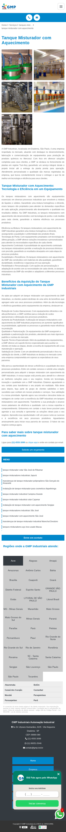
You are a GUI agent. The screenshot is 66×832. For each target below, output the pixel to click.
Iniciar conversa (37, 803)
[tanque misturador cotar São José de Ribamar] (17, 64)
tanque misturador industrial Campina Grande (23, 494)
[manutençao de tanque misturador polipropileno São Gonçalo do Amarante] (17, 97)
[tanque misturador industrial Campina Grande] (17, 129)
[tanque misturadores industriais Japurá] (49, 64)
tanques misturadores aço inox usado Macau (22, 527)
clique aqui (33, 442)
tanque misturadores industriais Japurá (20, 475)
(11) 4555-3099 (18, 442)
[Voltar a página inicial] (9, 6)
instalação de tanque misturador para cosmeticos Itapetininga (29, 489)
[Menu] (61, 6)
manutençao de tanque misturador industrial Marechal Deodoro (30, 521)
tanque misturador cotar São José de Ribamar (23, 470)
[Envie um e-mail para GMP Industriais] (37, 17)
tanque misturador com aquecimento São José (23, 516)
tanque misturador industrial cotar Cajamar (21, 499)
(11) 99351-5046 (33, 743)
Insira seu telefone (37, 788)
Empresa (33, 769)
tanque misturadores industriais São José (21, 510)
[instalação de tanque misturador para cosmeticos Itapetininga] (49, 97)
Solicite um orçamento (33, 449)
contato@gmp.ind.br (34, 748)
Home (33, 760)
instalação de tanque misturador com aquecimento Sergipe (28, 505)
